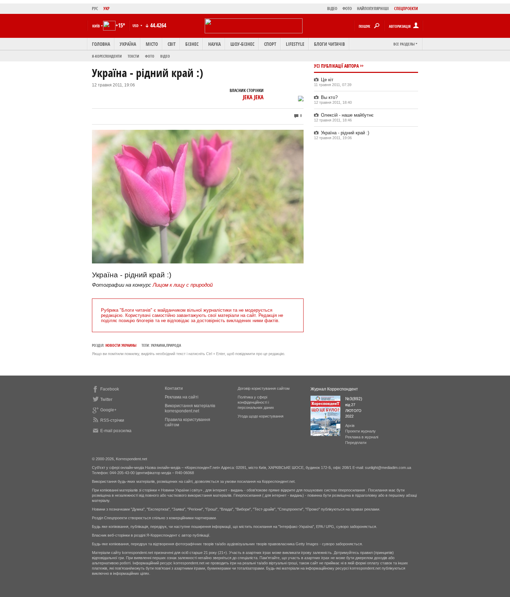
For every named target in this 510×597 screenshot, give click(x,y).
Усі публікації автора (336, 65)
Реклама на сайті (181, 397)
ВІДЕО (332, 8)
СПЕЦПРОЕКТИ (406, 8)
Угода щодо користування (260, 416)
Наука (214, 44)
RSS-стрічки (112, 420)
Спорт (270, 44)
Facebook (109, 389)
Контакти (174, 388)
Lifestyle (295, 44)
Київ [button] (96, 25)
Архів (350, 425)
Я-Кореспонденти (107, 56)
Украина (158, 345)
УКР (106, 8)
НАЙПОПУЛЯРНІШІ (373, 8)
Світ (172, 44)
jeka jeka (253, 97)
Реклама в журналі (361, 437)
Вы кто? (329, 97)
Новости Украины (120, 345)
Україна (128, 44)
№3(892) (353, 398)
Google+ (108, 409)
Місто (152, 44)
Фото (149, 56)
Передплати (355, 442)
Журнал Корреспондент (334, 389)
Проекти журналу (360, 431)
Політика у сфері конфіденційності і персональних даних (256, 402)
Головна (101, 44)
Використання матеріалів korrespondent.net (190, 408)
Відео (165, 56)
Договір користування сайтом (264, 388)
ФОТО (347, 8)
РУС (95, 8)
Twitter (106, 399)
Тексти (133, 56)
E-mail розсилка (115, 430)
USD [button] (136, 25)
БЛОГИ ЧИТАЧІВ (329, 44)
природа (173, 345)
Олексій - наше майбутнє (347, 115)
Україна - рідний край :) (345, 132)
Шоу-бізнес (242, 44)
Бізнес (191, 44)
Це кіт (327, 79)
